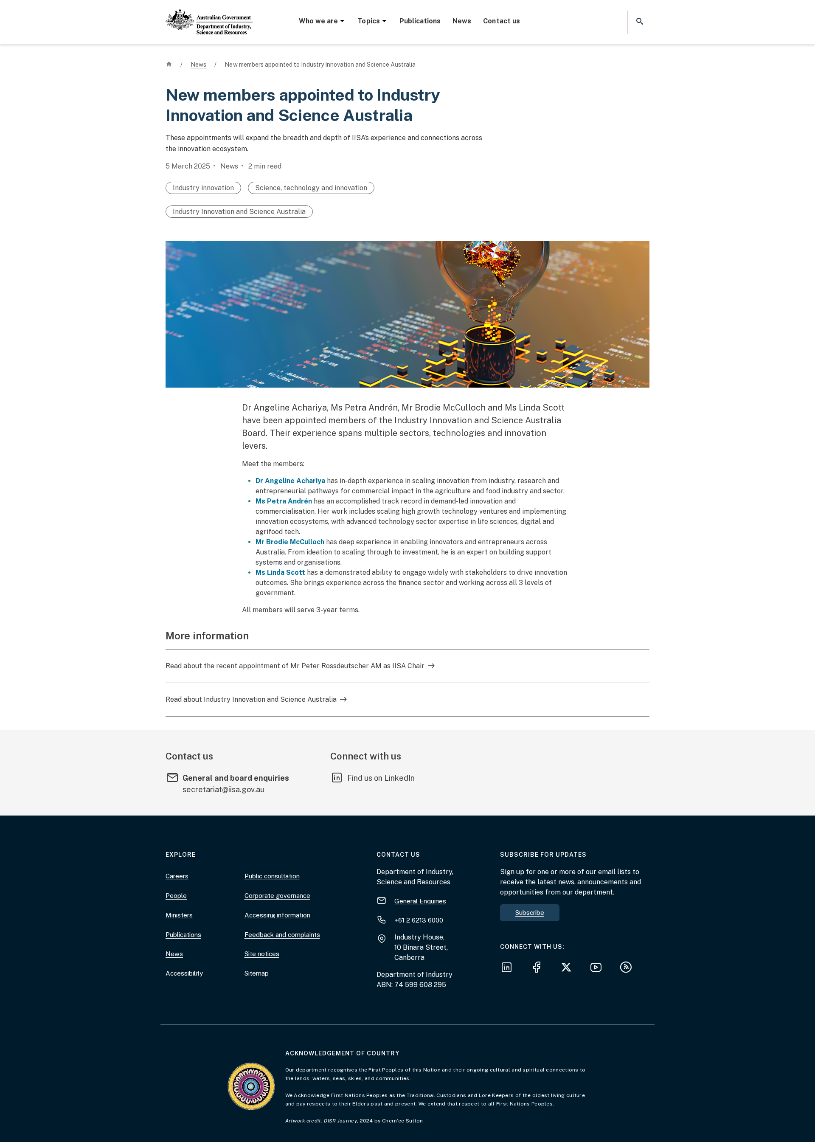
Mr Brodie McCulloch (290, 542)
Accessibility (184, 973)
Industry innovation (203, 188)
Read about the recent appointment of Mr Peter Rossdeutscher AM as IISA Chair (295, 666)
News (461, 21)
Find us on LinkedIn (381, 777)
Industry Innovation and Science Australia (239, 212)
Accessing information (277, 915)
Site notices (261, 953)
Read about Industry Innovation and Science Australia (251, 699)
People (176, 895)
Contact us (501, 21)
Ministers (179, 915)
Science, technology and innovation (311, 188)
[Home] (209, 15)
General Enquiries (420, 901)
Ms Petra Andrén (284, 501)
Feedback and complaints (282, 934)
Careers (177, 876)
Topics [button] (368, 21)
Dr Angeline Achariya (290, 481)
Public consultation (272, 876)
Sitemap (256, 973)
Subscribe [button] (529, 912)
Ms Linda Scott (280, 572)
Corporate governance (277, 895)
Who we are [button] (318, 21)
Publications (420, 21)
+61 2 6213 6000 (418, 920)
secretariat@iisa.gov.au (223, 789)
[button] (639, 22)
